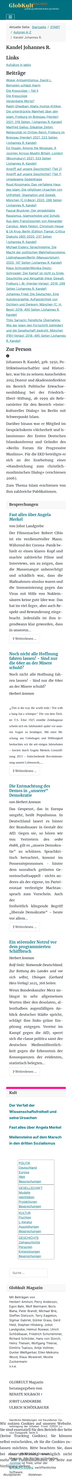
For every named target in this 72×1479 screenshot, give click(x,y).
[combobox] (28, 1273)
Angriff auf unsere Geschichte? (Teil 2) (34, 169)
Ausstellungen (29, 1227)
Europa (24, 1172)
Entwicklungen (29, 1251)
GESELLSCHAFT (31, 1188)
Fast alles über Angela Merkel (30, 517)
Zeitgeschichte (29, 1242)
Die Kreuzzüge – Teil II (22, 91)
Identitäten (26, 1197)
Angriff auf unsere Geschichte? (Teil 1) (33, 174)
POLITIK (24, 1163)
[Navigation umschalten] (10, 17)
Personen (25, 1247)
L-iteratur (25, 1222)
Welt (22, 1177)
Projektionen (28, 1202)
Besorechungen (30, 1181)
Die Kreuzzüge (16, 96)
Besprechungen (30, 1206)
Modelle (24, 1192)
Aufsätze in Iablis (18, 65)
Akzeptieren (12, 1475)
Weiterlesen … (25, 639)
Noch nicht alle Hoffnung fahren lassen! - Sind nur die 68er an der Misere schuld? (33, 660)
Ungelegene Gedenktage (24, 179)
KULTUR (25, 1213)
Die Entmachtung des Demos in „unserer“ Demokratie (29, 791)
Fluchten (25, 1217)
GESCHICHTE (29, 1238)
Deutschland (28, 1167)
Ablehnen (35, 1475)
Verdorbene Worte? (20, 101)
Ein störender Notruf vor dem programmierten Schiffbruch (33, 947)
